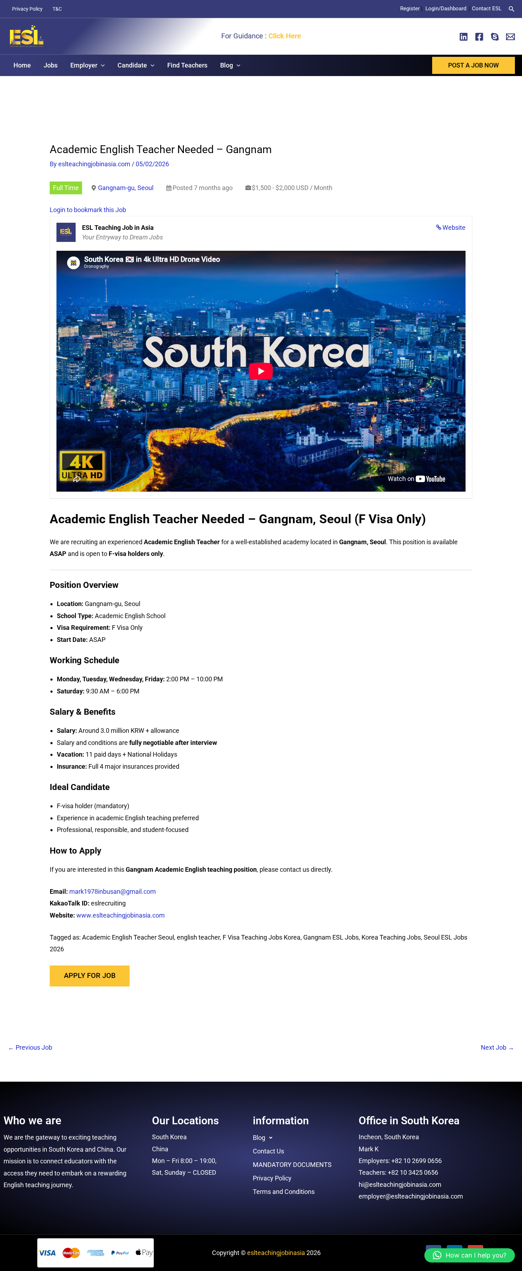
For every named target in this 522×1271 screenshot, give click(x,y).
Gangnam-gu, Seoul (125, 187)
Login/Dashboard (446, 8)
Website (454, 227)
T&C (57, 9)
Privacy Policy (27, 9)
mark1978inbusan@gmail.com (112, 891)
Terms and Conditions (284, 1191)
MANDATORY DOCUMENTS (292, 1164)
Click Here (284, 36)
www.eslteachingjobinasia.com (120, 915)
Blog (226, 65)
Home (22, 65)
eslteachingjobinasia (276, 1252)
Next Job (497, 1047)
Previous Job (30, 1047)
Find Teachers (187, 65)
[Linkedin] (463, 36)
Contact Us (268, 1151)
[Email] (510, 36)
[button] (512, 9)
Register (410, 8)
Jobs (51, 65)
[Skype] (494, 36)
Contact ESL (486, 8)
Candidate (132, 65)
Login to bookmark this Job (88, 209)
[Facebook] (479, 36)
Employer (83, 65)
